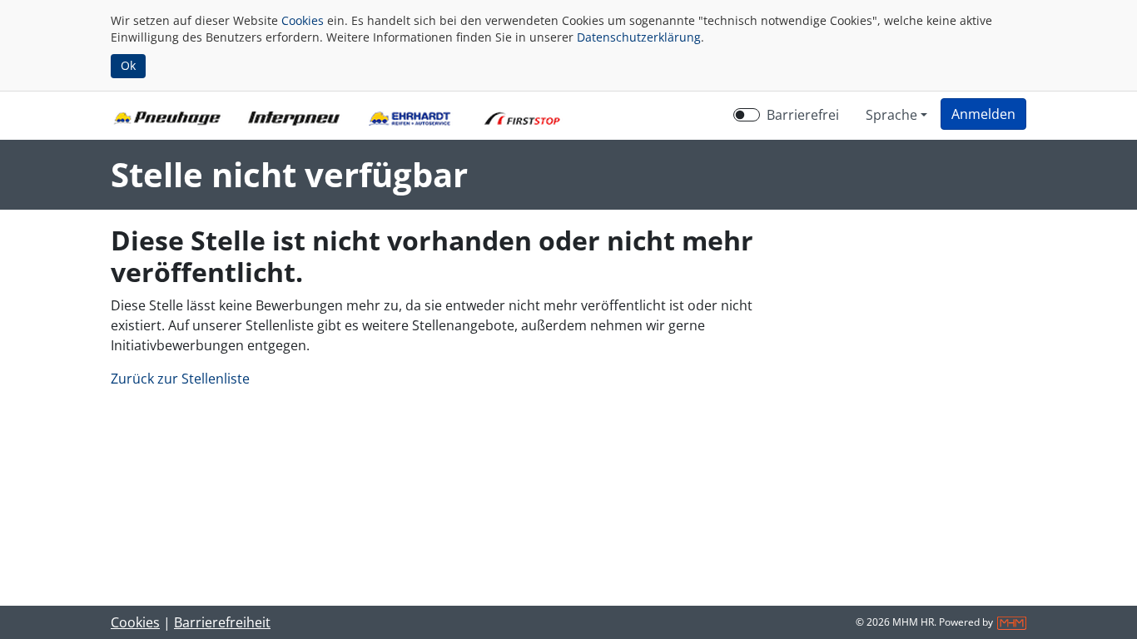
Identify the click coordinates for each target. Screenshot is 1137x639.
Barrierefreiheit (222, 622)
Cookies (302, 20)
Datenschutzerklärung (639, 37)
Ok (128, 65)
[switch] (746, 114)
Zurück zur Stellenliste (180, 378)
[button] (983, 114)
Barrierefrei (803, 115)
